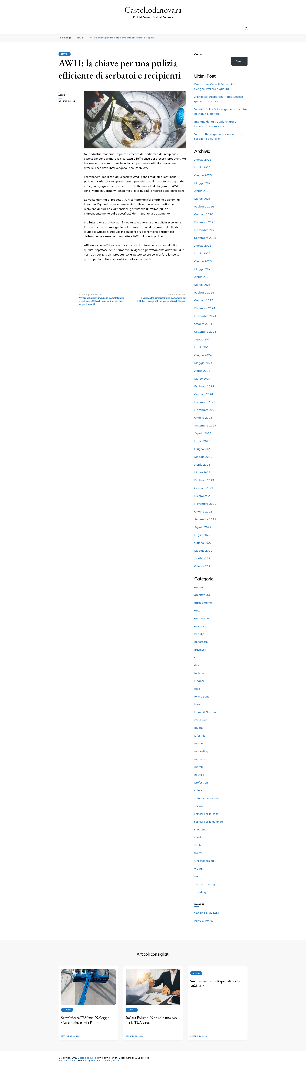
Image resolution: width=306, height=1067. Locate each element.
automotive (202, 618)
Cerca (198, 54)
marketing (201, 751)
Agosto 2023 (202, 433)
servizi (64, 54)
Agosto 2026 (202, 159)
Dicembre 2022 (204, 496)
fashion (199, 673)
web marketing (204, 884)
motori (198, 767)
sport (197, 837)
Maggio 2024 (203, 363)
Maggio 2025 (203, 269)
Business (200, 649)
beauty (199, 634)
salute (198, 790)
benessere (201, 642)
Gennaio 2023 (203, 488)
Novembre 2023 (205, 410)
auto (197, 610)
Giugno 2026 (203, 175)
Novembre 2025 (205, 230)
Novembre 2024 (205, 316)
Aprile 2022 (202, 558)
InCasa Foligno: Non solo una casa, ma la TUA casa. (152, 1020)
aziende (199, 626)
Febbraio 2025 (204, 292)
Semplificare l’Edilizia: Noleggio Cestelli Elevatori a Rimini (85, 1020)
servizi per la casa (206, 814)
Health (198, 704)
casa (197, 657)
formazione (201, 696)
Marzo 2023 (202, 472)
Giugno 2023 (203, 449)
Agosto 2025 (202, 245)
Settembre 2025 (205, 238)
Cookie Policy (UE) (206, 913)
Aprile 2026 (202, 191)
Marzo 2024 (202, 378)
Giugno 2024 (203, 355)
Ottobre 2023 (203, 417)
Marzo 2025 (202, 285)
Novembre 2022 (205, 503)
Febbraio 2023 (204, 480)
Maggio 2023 (203, 457)
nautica (199, 775)
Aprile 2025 (202, 277)
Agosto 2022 (202, 527)
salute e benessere (206, 798)
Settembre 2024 (205, 331)
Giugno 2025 (203, 261)
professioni (201, 782)
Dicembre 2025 (204, 222)
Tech (197, 845)
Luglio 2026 (202, 167)
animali (199, 587)
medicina (200, 759)
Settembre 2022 (205, 519)
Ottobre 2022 (203, 511)
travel (198, 853)
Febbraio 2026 (204, 206)
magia (198, 743)
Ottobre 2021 (203, 566)
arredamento (203, 602)
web (197, 876)
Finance (199, 681)
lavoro (198, 728)
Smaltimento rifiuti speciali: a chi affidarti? (215, 983)
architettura (202, 595)
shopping (200, 829)
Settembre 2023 (205, 425)
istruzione (200, 720)
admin (61, 95)
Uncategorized (204, 861)
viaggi (198, 868)
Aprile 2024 (202, 371)
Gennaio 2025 (203, 300)
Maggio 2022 (203, 550)
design (198, 665)
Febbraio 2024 (204, 386)
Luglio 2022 (202, 535)
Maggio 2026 (203, 183)
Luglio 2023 (202, 441)
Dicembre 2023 (204, 402)
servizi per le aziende (208, 821)
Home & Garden (205, 712)
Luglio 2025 (202, 253)
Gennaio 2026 (203, 214)
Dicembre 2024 (204, 308)
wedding (200, 892)
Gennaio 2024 (203, 394)
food (197, 688)
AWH (136, 177)
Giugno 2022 (203, 543)
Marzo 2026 (202, 198)
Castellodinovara (153, 10)
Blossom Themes (67, 1060)
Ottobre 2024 (203, 324)
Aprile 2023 (202, 464)
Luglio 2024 (202, 347)
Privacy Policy (203, 920)
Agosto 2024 (202, 339)
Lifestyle (199, 735)
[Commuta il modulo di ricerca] (246, 28)
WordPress (97, 1060)
